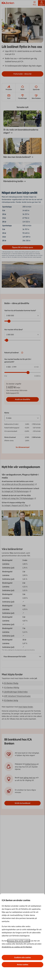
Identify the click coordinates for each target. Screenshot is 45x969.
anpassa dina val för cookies (19, 941)
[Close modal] (22, 484)
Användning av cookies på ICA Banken (17, 947)
